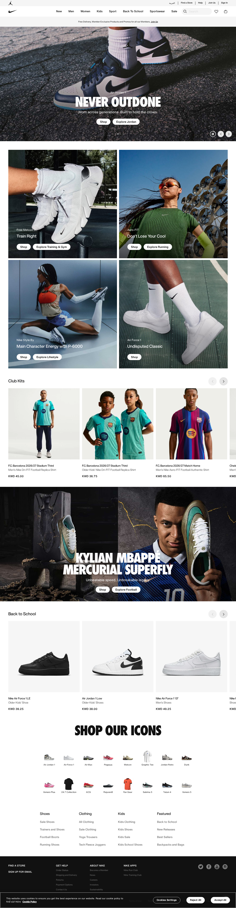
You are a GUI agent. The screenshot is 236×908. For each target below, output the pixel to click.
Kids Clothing (126, 822)
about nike (97, 865)
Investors (94, 884)
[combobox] (197, 11)
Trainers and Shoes (52, 829)
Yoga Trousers (88, 837)
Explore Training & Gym (51, 247)
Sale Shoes (47, 822)
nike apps (130, 865)
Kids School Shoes (130, 844)
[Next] (229, 134)
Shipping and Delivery (66, 875)
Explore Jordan (126, 122)
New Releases (166, 829)
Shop (208, 21)
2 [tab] (118, 133)
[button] (59, 11)
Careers (93, 879)
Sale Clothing (87, 829)
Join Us (211, 3)
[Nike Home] (12, 11)
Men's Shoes (163, 702)
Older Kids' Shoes (92, 702)
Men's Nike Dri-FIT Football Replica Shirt (32, 470)
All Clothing (86, 822)
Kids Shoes (125, 829)
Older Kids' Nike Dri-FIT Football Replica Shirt (109, 470)
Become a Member (99, 870)
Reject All (195, 900)
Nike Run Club (131, 870)
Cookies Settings (167, 900)
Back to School (167, 822)
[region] (118, 900)
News (92, 875)
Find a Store (186, 3)
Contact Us (61, 889)
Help (200, 3)
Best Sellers (164, 837)
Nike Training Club (132, 875)
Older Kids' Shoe (18, 702)
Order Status (62, 870)
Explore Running (157, 247)
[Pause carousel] (213, 134)
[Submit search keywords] (185, 11)
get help (62, 865)
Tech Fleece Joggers (92, 844)
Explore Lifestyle (47, 357)
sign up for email (20, 871)
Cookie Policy (29, 902)
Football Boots (49, 837)
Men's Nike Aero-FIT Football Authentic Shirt (182, 470)
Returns (60, 879)
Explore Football (126, 590)
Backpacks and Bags (170, 844)
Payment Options (64, 884)
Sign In (224, 3)
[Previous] (221, 134)
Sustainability (96, 889)
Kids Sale (124, 837)
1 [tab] (115, 133)
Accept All (220, 900)
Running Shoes (49, 844)
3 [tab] (120, 133)
